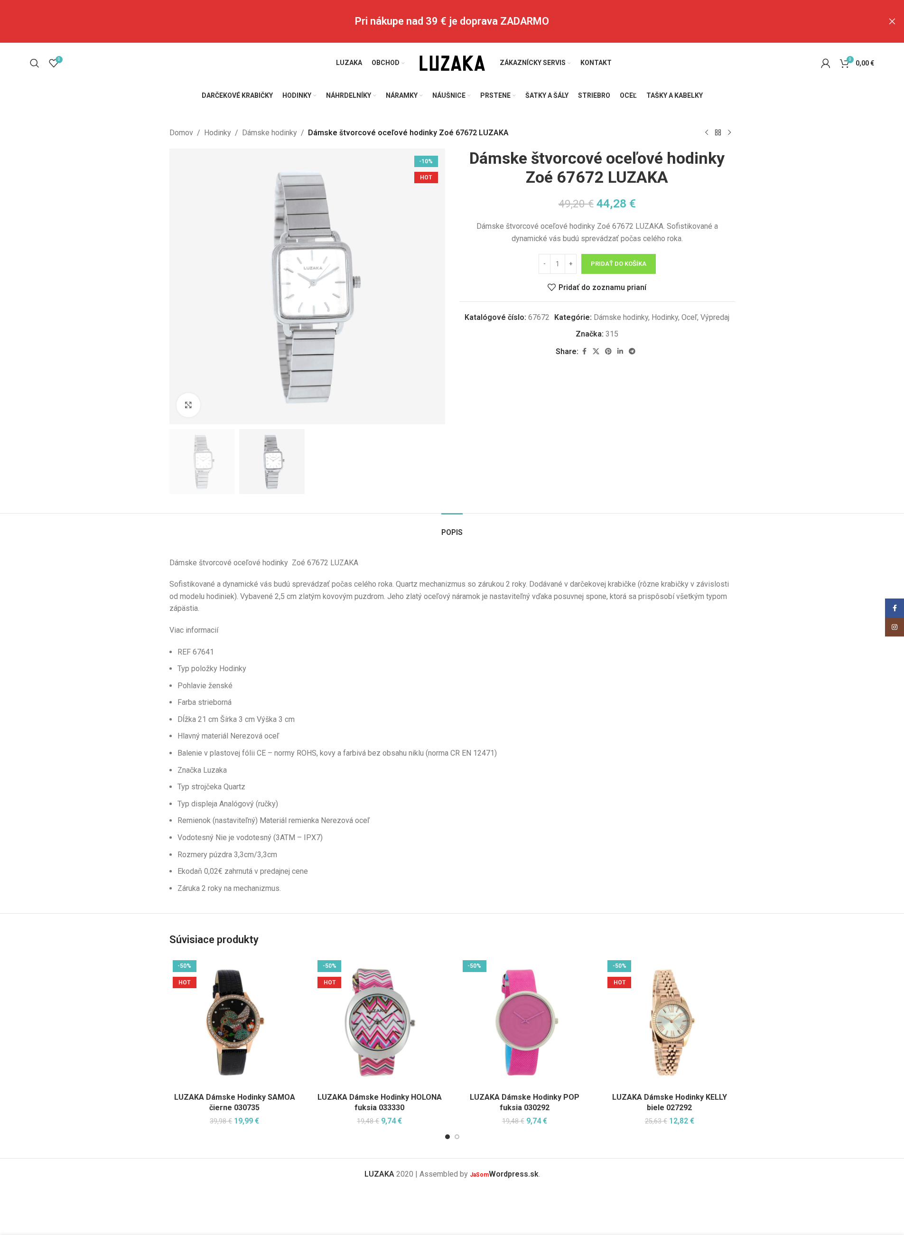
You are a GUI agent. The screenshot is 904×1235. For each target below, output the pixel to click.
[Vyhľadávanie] (34, 63)
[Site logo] (452, 62)
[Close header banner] (892, 21)
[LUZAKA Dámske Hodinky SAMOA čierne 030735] (234, 1022)
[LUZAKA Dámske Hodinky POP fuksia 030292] (524, 1022)
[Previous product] (706, 133)
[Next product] (729, 133)
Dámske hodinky (269, 132)
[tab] (452, 527)
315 (612, 333)
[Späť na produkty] (718, 133)
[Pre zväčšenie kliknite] (188, 405)
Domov (181, 132)
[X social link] (596, 351)
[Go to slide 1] (447, 1136)
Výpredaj (714, 317)
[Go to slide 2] (457, 1136)
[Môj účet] (825, 63)
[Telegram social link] (632, 351)
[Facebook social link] (584, 351)
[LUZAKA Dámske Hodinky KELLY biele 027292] (669, 1022)
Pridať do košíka (618, 263)
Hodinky (217, 132)
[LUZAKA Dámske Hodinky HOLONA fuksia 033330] (379, 1022)
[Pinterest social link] (608, 351)
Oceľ (689, 317)
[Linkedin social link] (620, 351)
